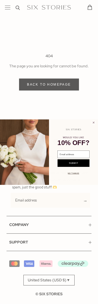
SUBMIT (73, 163)
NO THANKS (73, 173)
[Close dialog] (94, 122)
